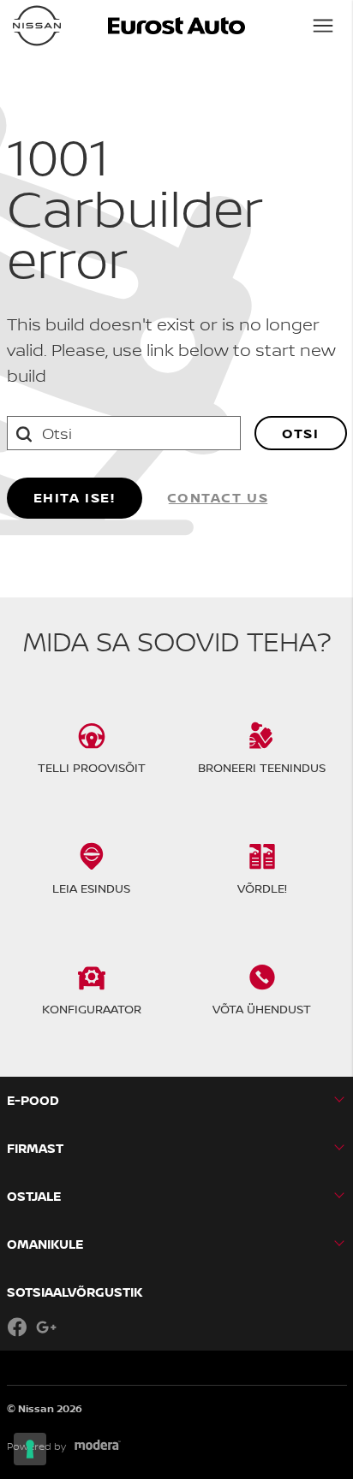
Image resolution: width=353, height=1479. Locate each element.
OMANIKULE (45, 1244)
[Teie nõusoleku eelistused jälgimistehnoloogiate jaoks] (30, 1449)
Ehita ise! (74, 497)
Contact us (218, 497)
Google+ (46, 1326)
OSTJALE (34, 1196)
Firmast (35, 1148)
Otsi (300, 433)
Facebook (17, 1326)
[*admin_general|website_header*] (37, 25)
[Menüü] (323, 26)
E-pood (33, 1100)
